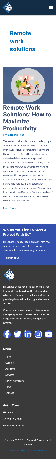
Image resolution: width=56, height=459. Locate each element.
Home (8, 356)
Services (9, 375)
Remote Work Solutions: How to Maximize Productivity (27, 118)
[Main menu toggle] (51, 7)
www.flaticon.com (41, 450)
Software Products (14, 380)
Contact (9, 392)
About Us (10, 368)
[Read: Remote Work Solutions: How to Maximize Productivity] (28, 85)
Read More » (9, 208)
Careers (9, 362)
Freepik (23, 450)
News (8, 387)
